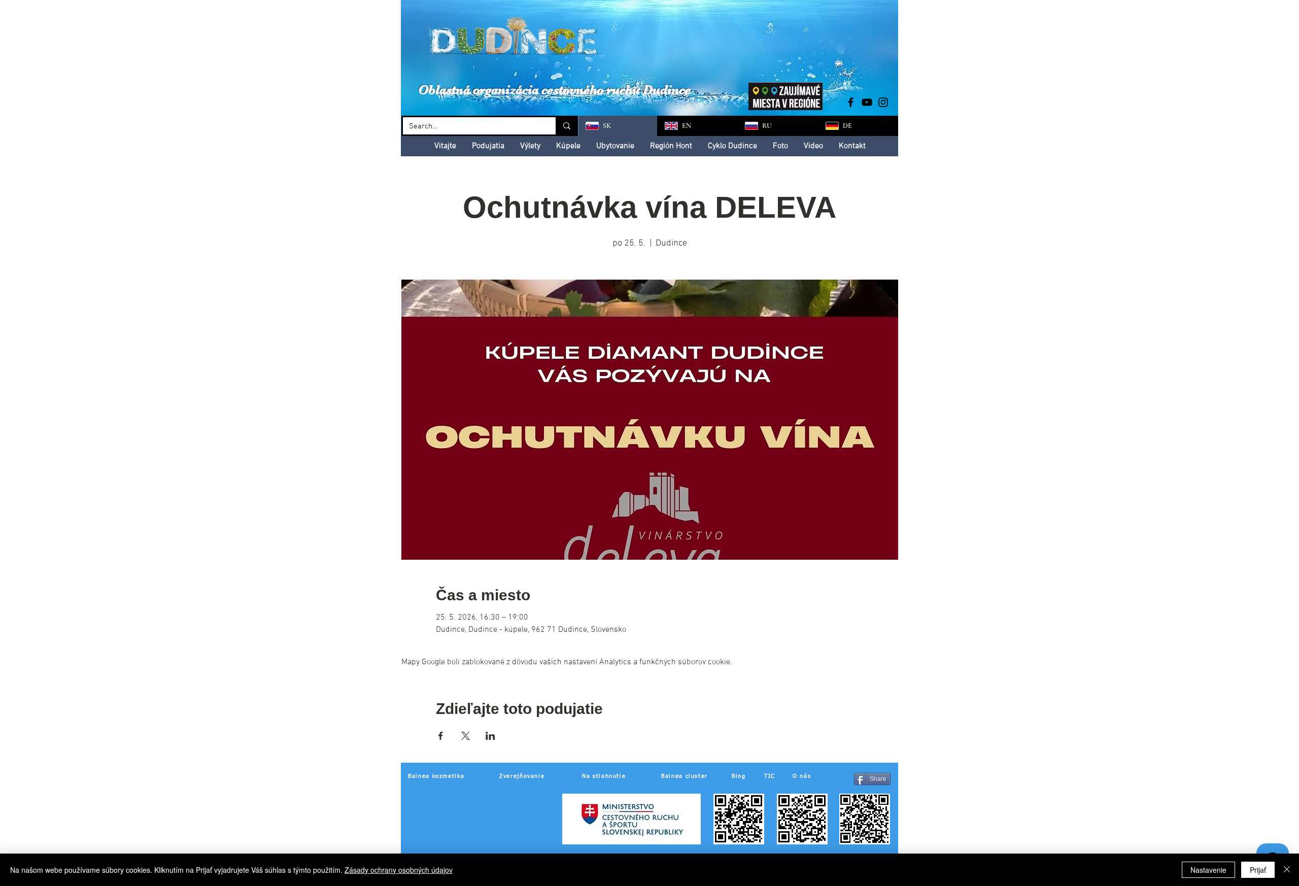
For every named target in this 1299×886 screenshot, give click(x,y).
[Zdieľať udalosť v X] (465, 736)
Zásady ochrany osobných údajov (399, 870)
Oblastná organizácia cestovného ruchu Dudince (554, 89)
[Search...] (566, 125)
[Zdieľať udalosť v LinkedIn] (490, 736)
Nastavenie (1208, 870)
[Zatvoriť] (1287, 870)
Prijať (1258, 870)
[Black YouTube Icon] (867, 102)
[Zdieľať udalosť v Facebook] (441, 736)
